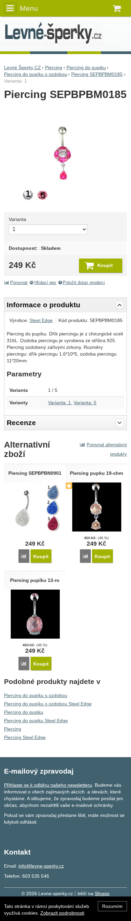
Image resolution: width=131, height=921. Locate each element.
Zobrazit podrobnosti (62, 913)
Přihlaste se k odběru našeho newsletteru (48, 785)
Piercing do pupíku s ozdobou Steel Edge (48, 703)
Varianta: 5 (85, 402)
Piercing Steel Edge (25, 737)
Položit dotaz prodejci (84, 282)
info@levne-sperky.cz (41, 866)
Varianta (17, 219)
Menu (29, 8)
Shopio (102, 893)
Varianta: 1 (59, 402)
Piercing (12, 729)
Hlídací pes (45, 282)
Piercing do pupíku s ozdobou (35, 695)
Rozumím (112, 906)
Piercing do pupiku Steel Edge (36, 720)
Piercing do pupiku (23, 712)
